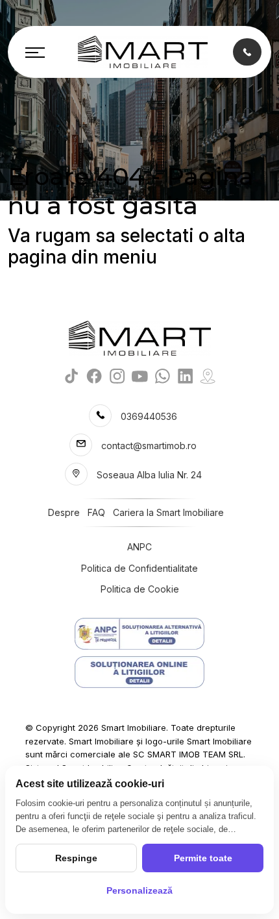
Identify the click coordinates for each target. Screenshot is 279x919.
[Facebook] (94, 375)
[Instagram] (117, 375)
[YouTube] (139, 375)
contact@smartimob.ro (149, 445)
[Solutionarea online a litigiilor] (139, 672)
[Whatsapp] (162, 375)
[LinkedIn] (185, 375)
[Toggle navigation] (35, 52)
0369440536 (149, 416)
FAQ (96, 512)
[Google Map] (208, 375)
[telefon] (247, 51)
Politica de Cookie (140, 588)
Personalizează (139, 890)
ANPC (139, 546)
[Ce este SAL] (139, 634)
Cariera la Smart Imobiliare (168, 512)
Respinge (76, 858)
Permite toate (203, 858)
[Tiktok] (71, 375)
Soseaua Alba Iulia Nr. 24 (149, 474)
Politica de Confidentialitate (139, 568)
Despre (64, 512)
